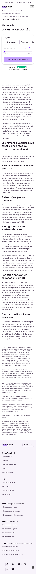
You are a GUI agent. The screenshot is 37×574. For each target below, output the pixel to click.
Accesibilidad (6, 494)
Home (4, 11)
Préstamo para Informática (11, 14)
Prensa (4, 468)
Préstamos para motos (9, 507)
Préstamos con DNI (8, 533)
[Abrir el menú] (32, 6)
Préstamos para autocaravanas (12, 515)
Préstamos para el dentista (11, 550)
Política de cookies (8, 490)
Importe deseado (9, 48)
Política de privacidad (9, 482)
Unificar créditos (11, 42)
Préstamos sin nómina (9, 525)
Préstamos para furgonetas (11, 511)
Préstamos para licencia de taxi (12, 555)
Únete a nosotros (7, 472)
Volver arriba (29, 445)
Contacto (5, 460)
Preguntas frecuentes (9, 464)
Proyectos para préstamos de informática (15, 16)
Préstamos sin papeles (9, 529)
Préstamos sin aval (8, 537)
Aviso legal (5, 486)
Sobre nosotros (7, 456)
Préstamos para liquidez (10, 547)
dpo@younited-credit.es (12, 411)
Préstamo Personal (15, 11)
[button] (28, 48)
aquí (7, 404)
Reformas (24, 42)
